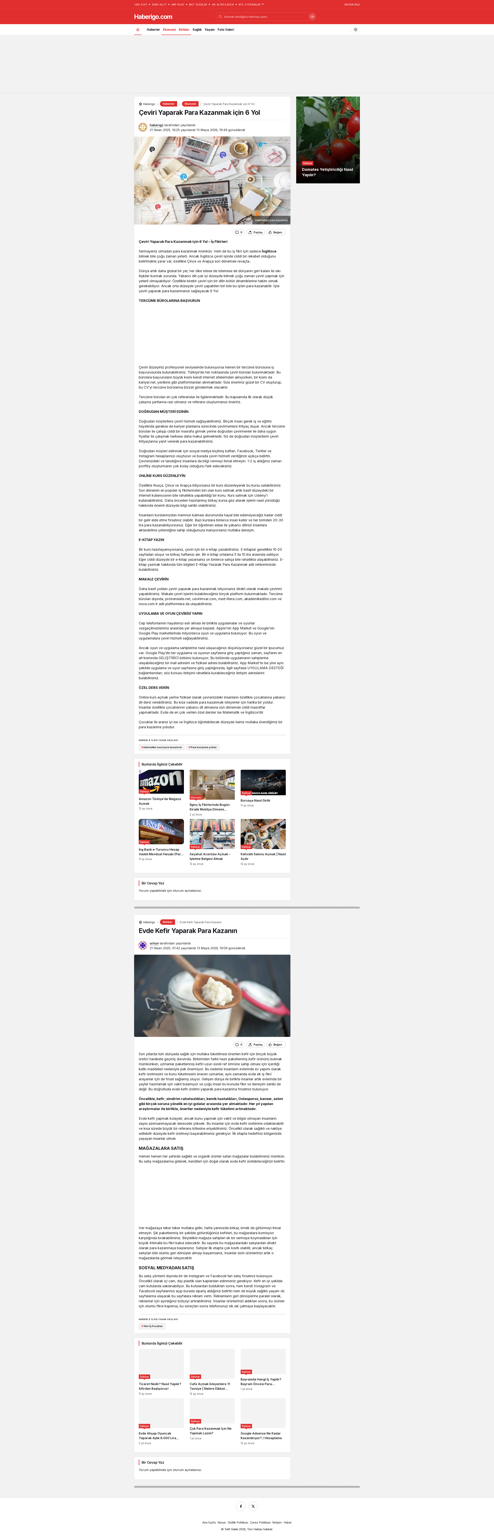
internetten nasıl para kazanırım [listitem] (161, 747)
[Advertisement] (247, 66)
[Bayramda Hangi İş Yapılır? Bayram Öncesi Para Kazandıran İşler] (263, 1372)
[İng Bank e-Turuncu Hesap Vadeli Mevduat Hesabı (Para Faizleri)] (161, 842)
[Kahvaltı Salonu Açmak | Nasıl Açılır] (263, 842)
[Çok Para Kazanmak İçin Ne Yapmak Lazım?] (212, 1421)
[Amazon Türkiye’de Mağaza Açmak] (161, 793)
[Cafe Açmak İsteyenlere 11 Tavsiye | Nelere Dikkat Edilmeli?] (212, 1372)
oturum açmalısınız (187, 891)
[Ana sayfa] (138, 29)
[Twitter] (253, 1506)
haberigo (156, 125)
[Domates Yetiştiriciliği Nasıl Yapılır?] (328, 140)
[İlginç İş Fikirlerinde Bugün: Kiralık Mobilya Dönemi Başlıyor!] (212, 793)
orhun (154, 943)
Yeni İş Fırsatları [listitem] (152, 1326)
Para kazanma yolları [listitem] (203, 747)
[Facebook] (240, 1506)
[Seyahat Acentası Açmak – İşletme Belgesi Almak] (212, 842)
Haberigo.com (153, 16)
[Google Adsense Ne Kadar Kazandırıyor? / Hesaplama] (263, 1421)
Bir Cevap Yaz (153, 883)
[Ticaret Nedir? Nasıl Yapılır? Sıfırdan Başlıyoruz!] (161, 1372)
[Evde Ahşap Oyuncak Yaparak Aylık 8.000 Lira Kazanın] (161, 1421)
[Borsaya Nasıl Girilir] (263, 793)
